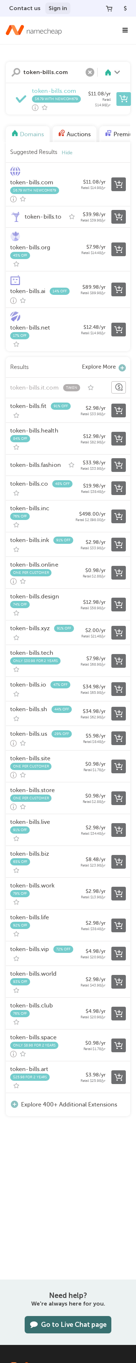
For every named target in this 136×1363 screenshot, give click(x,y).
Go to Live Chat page (74, 1325)
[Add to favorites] (44, 107)
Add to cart (123, 99)
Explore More (99, 367)
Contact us (25, 8)
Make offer (118, 387)
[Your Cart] (109, 8)
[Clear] (90, 72)
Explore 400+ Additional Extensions (69, 1104)
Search (16, 72)
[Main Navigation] (125, 30)
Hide (67, 152)
